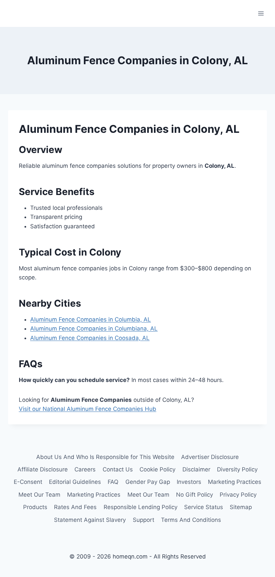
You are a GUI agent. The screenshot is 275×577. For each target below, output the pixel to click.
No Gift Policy (194, 494)
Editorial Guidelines (75, 481)
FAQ (113, 481)
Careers (85, 469)
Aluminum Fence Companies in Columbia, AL (90, 319)
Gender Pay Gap (147, 481)
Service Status (203, 507)
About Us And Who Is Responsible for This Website (105, 457)
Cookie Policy (157, 469)
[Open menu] (261, 13)
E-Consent (28, 481)
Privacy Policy (238, 494)
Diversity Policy (237, 469)
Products (35, 507)
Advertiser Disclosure (210, 457)
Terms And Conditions (191, 519)
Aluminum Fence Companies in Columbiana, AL (94, 328)
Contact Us (118, 469)
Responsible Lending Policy (140, 507)
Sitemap (241, 507)
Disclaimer (196, 469)
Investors (189, 481)
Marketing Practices (234, 481)
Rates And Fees (75, 507)
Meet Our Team (39, 494)
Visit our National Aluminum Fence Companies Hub (87, 409)
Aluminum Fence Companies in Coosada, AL (90, 338)
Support (143, 519)
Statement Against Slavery (90, 519)
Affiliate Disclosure (42, 469)
